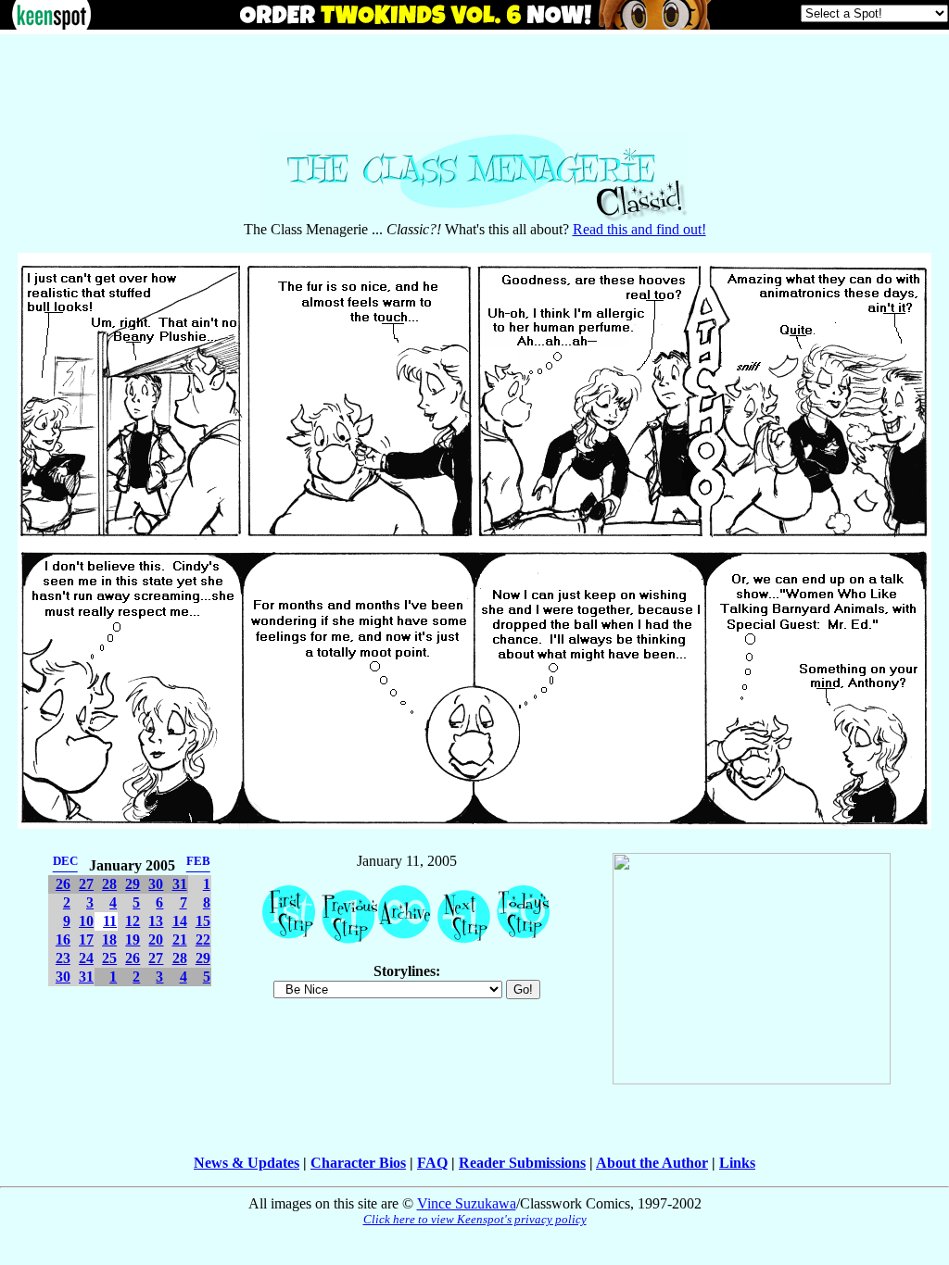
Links (737, 1163)
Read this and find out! (639, 229)
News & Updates (246, 1163)
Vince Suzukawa (466, 1203)
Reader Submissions (522, 1163)
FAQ (432, 1163)
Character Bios (358, 1163)
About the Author (652, 1163)
